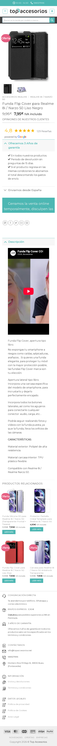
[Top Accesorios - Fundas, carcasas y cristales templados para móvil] (28, 11)
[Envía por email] (21, 222)
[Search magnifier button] (52, 20)
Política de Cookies (17, 710)
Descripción (16, 241)
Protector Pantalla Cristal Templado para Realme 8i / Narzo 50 (41, 519)
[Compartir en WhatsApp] (5, 222)
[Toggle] (5, 143)
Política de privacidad (18, 704)
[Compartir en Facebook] (10, 222)
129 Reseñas (44, 131)
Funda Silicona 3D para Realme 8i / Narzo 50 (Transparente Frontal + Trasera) (14, 520)
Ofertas (29, 737)
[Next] (50, 55)
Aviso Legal (13, 717)
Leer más (8, 532)
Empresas (42, 737)
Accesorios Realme (14, 97)
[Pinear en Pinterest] (26, 222)
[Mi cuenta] (52, 11)
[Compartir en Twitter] (16, 222)
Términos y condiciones (19, 688)
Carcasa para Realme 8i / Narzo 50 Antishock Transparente (42, 570)
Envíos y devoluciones (18, 681)
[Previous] (7, 55)
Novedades (16, 737)
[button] (5, 11)
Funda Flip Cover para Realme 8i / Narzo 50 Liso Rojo (13, 570)
